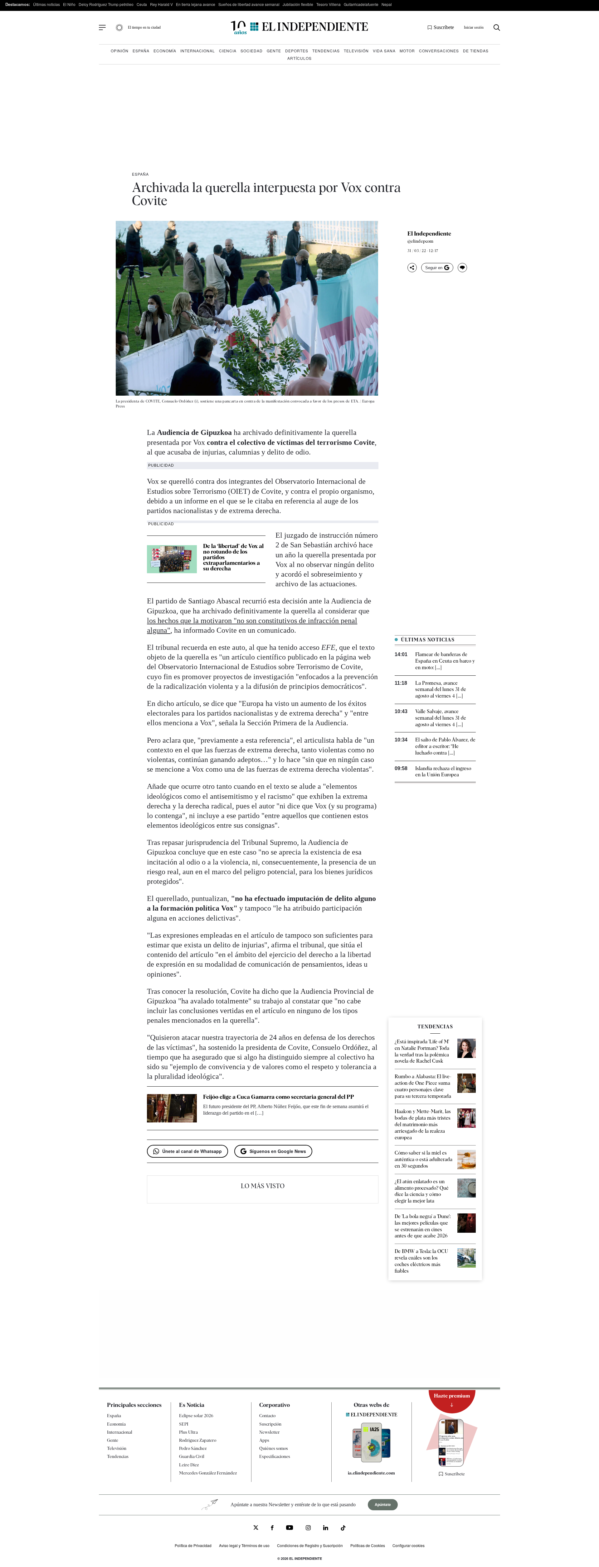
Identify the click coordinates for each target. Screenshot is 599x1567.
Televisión (356, 50)
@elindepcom (420, 241)
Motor (407, 50)
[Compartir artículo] (412, 267)
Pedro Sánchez (193, 1448)
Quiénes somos (273, 1448)
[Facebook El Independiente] (272, 1528)
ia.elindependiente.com (371, 1472)
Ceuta (142, 4)
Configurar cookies (408, 1545)
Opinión (120, 50)
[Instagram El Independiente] (308, 1528)
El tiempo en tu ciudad (144, 27)
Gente (274, 50)
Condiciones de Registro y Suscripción (310, 1545)
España (141, 50)
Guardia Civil (191, 1456)
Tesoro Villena (328, 4)
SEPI (183, 1424)
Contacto (267, 1415)
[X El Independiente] (255, 1528)
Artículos (299, 58)
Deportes (296, 50)
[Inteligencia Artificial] (371, 1460)
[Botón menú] (102, 28)
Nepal (387, 4)
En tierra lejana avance (195, 4)
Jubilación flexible (298, 4)
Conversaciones (439, 50)
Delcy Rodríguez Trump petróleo (106, 4)
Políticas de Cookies (367, 1545)
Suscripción (270, 1424)
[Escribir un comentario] (462, 267)
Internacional (197, 50)
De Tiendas (476, 50)
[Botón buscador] (497, 27)
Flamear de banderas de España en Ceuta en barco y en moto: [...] (445, 660)
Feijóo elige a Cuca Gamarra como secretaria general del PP (278, 1096)
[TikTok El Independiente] (343, 1528)
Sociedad (252, 50)
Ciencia (227, 50)
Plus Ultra (188, 1432)
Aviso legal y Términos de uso (244, 1545)
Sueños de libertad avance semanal (249, 4)
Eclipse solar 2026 (196, 1415)
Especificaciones (274, 1456)
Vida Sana (384, 50)
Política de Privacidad (193, 1545)
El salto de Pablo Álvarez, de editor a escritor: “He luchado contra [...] (445, 746)
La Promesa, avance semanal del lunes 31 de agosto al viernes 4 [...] (440, 689)
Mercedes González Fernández (208, 1472)
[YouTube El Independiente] (289, 1528)
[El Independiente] (299, 27)
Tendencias (326, 50)
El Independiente (429, 233)
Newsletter (269, 1432)
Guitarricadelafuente (361, 4)
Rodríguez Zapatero (197, 1440)
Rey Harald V (161, 4)
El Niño (69, 4)
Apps (264, 1440)
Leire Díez (189, 1464)
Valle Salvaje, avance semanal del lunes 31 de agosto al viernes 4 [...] (440, 717)
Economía (164, 50)
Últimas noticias (46, 4)
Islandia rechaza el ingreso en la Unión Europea (443, 771)
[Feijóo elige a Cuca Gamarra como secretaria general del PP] (172, 1108)
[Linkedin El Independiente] (325, 1528)
